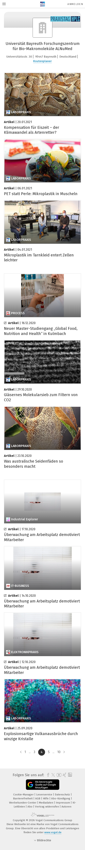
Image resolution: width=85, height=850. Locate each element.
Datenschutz (63, 794)
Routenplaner (42, 61)
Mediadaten (46, 802)
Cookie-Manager (23, 794)
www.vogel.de (52, 832)
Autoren (66, 806)
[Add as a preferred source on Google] (42, 784)
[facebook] (47, 775)
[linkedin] (69, 774)
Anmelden (75, 4)
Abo (30, 806)
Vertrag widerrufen (47, 806)
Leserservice (44, 794)
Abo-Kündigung (61, 798)
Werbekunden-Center (23, 802)
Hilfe (46, 798)
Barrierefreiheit (23, 798)
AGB (38, 798)
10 (58, 752)
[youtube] (58, 774)
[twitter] (52, 775)
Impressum (63, 802)
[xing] (64, 775)
